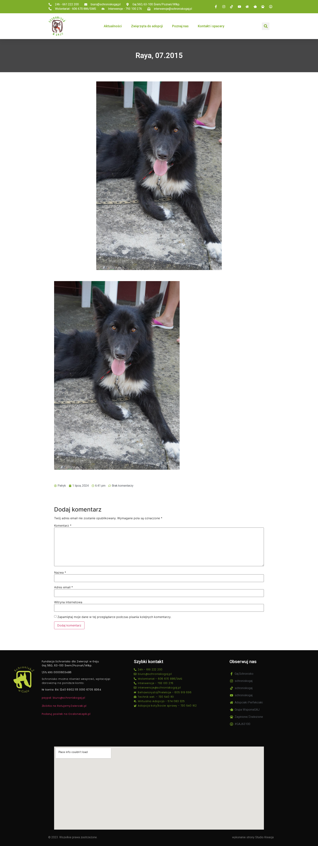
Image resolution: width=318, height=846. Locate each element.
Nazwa (60, 572)
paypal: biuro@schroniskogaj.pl (63, 698)
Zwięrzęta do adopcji (147, 26)
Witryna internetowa (68, 602)
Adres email (63, 587)
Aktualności (113, 26)
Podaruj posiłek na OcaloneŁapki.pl (66, 714)
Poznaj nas (180, 26)
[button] (265, 26)
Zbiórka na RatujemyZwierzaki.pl (64, 706)
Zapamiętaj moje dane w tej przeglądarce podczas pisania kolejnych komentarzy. (114, 616)
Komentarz (62, 525)
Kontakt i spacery (211, 26)
